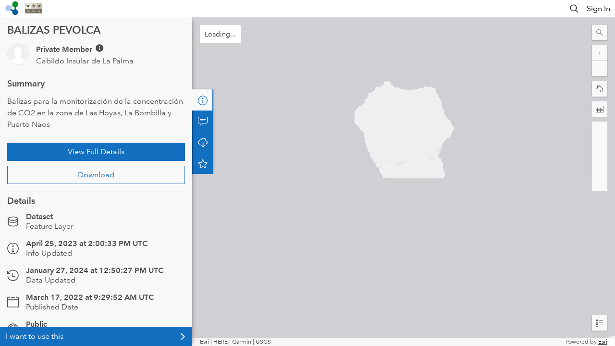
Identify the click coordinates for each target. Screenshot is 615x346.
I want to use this (34, 336)
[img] (99, 48)
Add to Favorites (202, 163)
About (202, 100)
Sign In (598, 8)
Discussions (202, 121)
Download (96, 174)
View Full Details (96, 151)
